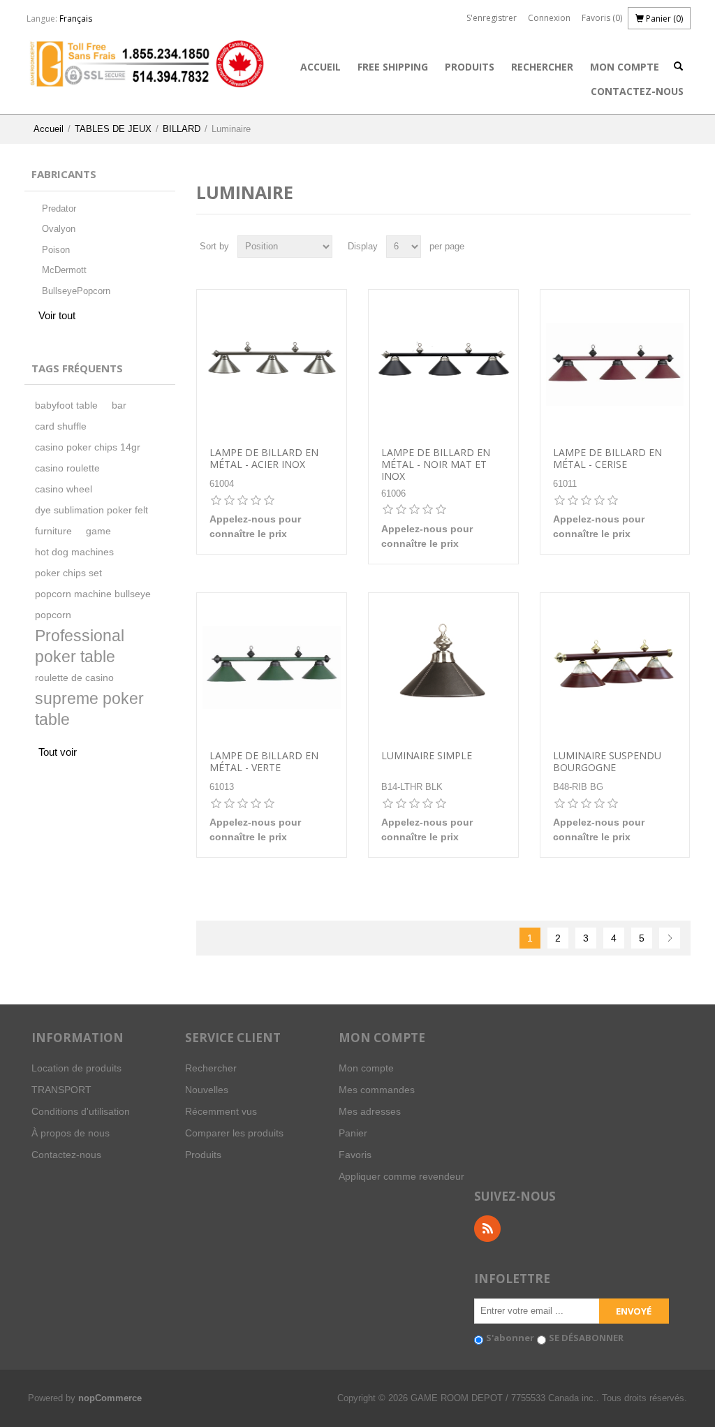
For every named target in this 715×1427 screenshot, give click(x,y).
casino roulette (67, 468)
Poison (56, 249)
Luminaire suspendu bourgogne (607, 762)
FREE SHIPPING (393, 66)
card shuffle (61, 426)
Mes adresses (370, 1111)
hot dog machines (74, 552)
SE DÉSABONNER (586, 1337)
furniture (53, 531)
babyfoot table (66, 405)
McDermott (64, 270)
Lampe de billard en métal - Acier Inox (263, 459)
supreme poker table (89, 709)
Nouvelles (206, 1089)
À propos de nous (70, 1133)
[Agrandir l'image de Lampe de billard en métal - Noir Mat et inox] (443, 364)
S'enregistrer (491, 18)
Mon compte (624, 66)
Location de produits (76, 1068)
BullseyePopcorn (76, 291)
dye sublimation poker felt (91, 510)
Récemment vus (221, 1111)
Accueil (320, 66)
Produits (469, 66)
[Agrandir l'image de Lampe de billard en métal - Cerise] (615, 364)
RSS (487, 1228)
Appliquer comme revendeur (401, 1176)
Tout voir (57, 752)
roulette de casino (74, 678)
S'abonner (510, 1337)
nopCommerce (110, 1398)
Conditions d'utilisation (80, 1111)
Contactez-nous (637, 91)
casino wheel (63, 489)
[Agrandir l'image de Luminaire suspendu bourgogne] (615, 668)
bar (119, 405)
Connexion (549, 18)
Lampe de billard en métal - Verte (263, 762)
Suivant (669, 938)
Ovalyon (58, 229)
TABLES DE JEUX (113, 129)
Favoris (355, 1154)
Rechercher (542, 66)
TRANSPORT (61, 1089)
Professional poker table (79, 646)
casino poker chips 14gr (87, 447)
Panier (353, 1133)
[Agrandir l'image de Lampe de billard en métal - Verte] (271, 668)
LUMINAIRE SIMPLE (426, 756)
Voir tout (56, 315)
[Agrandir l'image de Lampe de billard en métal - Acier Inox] (271, 364)
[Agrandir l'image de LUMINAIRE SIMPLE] (443, 668)
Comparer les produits (234, 1133)
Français (75, 18)
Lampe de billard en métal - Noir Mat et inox (435, 464)
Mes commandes (377, 1089)
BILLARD (181, 129)
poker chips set (68, 573)
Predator (59, 208)
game (98, 531)
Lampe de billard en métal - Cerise (607, 459)
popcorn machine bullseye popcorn (93, 604)
